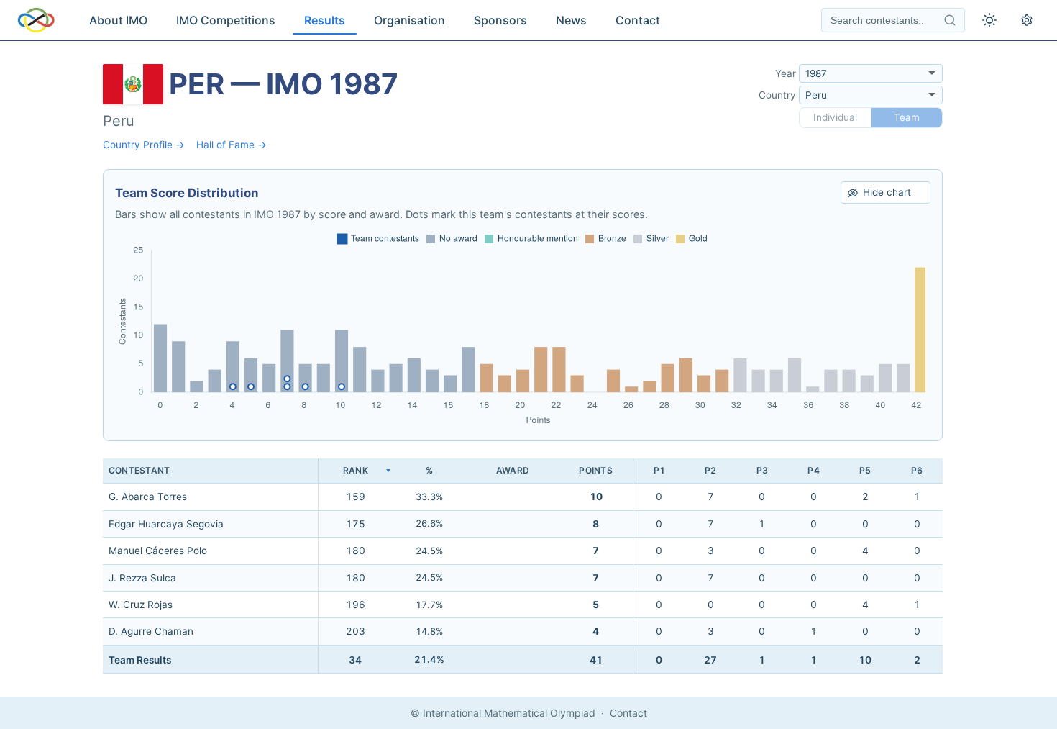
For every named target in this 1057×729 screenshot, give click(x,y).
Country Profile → (144, 144)
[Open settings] (1027, 20)
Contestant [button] (139, 470)
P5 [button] (865, 470)
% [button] (429, 470)
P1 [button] (659, 470)
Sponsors (500, 20)
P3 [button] (762, 470)
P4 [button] (813, 470)
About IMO (118, 20)
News (571, 20)
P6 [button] (917, 470)
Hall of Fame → (231, 144)
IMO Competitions (225, 20)
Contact (638, 20)
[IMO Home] (36, 20)
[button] (355, 471)
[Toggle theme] (989, 20)
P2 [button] (710, 470)
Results (324, 20)
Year (785, 73)
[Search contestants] (950, 20)
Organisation (409, 20)
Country (777, 95)
